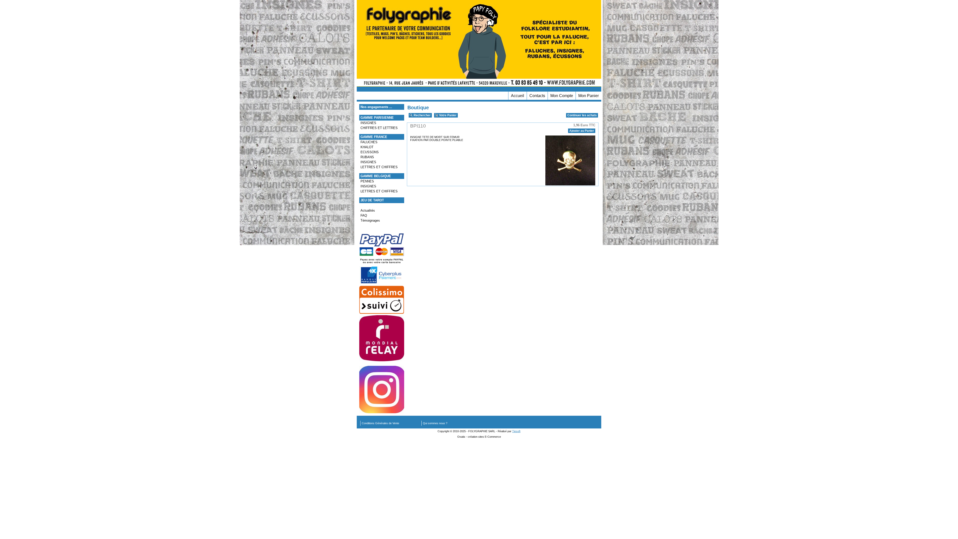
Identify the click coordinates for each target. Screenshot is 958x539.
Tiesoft (516, 431)
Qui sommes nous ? (435, 423)
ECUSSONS (369, 152)
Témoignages (370, 220)
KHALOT (366, 147)
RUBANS (367, 157)
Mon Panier (588, 96)
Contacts (537, 96)
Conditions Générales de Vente (380, 423)
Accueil (517, 96)
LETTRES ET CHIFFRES (379, 167)
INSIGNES (368, 123)
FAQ (363, 215)
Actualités (367, 210)
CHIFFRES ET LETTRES (379, 128)
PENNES (367, 181)
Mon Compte (561, 96)
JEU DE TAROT (372, 200)
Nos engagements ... (376, 107)
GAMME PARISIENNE (377, 118)
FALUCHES (368, 142)
